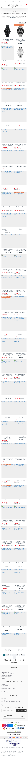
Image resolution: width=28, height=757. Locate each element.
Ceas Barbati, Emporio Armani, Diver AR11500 (20, 312)
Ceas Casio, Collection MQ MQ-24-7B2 (20, 396)
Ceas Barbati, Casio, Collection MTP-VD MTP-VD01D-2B (20, 208)
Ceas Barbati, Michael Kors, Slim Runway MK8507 (7, 459)
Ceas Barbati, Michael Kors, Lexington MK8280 (20, 459)
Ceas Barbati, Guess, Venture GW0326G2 (20, 479)
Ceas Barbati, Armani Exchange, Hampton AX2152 (7, 62)
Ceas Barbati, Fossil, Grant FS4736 (7, 83)
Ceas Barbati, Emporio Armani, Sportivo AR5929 (7, 166)
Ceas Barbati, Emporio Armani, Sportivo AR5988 (7, 500)
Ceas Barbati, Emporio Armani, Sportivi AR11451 (7, 312)
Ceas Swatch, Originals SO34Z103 (8, 648)
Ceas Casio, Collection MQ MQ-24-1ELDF (7, 416)
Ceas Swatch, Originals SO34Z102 (20, 648)
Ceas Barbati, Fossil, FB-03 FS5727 (7, 270)
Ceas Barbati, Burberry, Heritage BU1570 (20, 375)
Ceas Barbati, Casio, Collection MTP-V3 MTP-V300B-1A (20, 564)
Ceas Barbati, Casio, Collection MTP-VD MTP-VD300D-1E (20, 333)
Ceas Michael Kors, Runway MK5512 (7, 40)
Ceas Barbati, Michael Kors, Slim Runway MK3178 (20, 61)
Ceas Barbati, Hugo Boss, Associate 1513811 (7, 250)
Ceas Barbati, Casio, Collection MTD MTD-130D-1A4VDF (8, 124)
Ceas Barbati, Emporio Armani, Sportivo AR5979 (20, 270)
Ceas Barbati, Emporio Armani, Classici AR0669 (7, 521)
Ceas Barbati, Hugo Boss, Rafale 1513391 (20, 145)
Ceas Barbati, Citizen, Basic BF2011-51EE (20, 186)
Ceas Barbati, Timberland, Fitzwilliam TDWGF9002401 (7, 437)
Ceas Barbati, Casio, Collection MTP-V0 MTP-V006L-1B (7, 585)
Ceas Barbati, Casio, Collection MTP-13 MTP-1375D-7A (7, 606)
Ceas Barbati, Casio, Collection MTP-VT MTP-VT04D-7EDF (7, 542)
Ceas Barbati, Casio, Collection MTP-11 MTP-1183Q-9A (8, 628)
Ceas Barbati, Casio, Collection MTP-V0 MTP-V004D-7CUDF (20, 585)
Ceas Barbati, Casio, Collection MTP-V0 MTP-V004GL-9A (20, 354)
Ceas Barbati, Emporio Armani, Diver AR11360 (20, 500)
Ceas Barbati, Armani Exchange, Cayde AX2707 (20, 83)
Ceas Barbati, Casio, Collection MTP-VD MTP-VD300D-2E (20, 542)
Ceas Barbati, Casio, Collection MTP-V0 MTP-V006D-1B (7, 229)
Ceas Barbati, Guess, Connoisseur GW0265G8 (20, 250)
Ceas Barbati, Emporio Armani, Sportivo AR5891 (7, 103)
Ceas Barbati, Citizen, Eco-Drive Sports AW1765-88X (7, 186)
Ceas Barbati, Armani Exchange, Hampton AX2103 (20, 40)
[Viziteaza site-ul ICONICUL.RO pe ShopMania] (20, 728)
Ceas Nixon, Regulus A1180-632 (7, 396)
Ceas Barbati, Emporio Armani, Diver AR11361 (7, 332)
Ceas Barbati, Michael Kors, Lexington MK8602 (7, 145)
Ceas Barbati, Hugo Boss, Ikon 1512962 (7, 479)
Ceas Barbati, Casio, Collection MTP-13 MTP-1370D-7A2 (20, 606)
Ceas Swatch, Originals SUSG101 (20, 627)
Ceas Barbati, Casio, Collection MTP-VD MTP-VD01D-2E (7, 208)
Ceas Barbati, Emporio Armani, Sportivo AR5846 (20, 291)
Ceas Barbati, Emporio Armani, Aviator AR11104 (20, 521)
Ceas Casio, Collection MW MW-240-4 (20, 228)
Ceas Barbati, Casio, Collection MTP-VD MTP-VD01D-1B (7, 354)
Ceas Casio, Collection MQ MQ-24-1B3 (20, 416)
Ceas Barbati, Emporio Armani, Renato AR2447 (20, 166)
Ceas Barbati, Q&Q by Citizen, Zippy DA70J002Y (20, 437)
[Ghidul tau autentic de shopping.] (10, 731)
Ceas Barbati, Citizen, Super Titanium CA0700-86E (20, 103)
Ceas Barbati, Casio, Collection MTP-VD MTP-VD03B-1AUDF (7, 564)
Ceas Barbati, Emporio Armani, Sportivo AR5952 (7, 291)
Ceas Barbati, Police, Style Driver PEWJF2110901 (20, 123)
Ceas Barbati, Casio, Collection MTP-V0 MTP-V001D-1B (7, 375)
